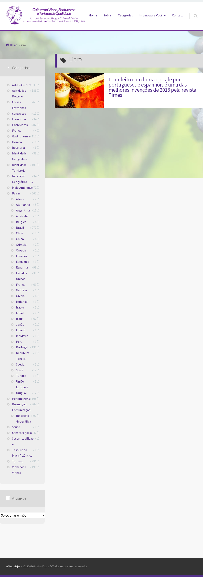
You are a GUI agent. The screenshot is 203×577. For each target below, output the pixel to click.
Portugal (22, 347)
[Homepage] (45, 15)
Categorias (125, 15)
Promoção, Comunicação (21, 407)
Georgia (21, 290)
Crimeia (21, 245)
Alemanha (23, 205)
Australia (22, 216)
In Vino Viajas (13, 566)
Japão (20, 324)
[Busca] (191, 12)
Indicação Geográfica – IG (22, 179)
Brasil (20, 227)
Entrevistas (20, 125)
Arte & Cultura (21, 85)
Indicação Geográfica (23, 418)
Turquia (21, 376)
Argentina (23, 210)
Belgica (21, 222)
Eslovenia (22, 262)
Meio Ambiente (22, 187)
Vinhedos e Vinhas (19, 470)
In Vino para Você (150, 15)
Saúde (16, 427)
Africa (20, 199)
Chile (19, 233)
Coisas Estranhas (19, 105)
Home (93, 15)
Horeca (17, 142)
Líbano (20, 330)
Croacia (21, 250)
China (20, 239)
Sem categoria (22, 433)
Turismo (17, 461)
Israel (20, 313)
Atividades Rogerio (19, 93)
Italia (19, 319)
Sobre (107, 15)
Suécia (20, 364)
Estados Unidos (21, 276)
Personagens (21, 399)
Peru (19, 342)
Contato (178, 15)
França (16, 130)
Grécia (20, 296)
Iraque (20, 307)
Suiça (19, 370)
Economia (19, 119)
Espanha (22, 267)
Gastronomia (21, 136)
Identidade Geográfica (19, 156)
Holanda (22, 302)
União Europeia (22, 384)
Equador (21, 256)
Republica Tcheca (23, 356)
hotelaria (18, 147)
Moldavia (22, 336)
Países (16, 193)
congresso (19, 113)
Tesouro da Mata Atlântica (22, 453)
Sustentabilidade (23, 441)
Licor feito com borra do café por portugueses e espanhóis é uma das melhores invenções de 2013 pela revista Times (152, 87)
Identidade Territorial (19, 167)
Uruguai (21, 393)
